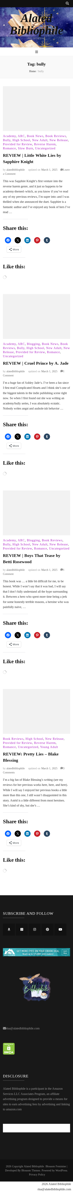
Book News (35, 136)
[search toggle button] (67, 3)
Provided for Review (17, 144)
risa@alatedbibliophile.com (23, 1028)
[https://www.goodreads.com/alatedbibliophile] (22, 930)
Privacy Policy (37, 1174)
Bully (7, 140)
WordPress (61, 1170)
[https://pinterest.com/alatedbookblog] (47, 930)
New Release (58, 140)
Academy (9, 136)
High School (21, 140)
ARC (21, 136)
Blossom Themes (30, 1170)
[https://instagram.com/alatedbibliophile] (35, 930)
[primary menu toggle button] (36, 52)
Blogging (33, 344)
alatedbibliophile (15, 169)
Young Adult (49, 747)
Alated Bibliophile (36, 24)
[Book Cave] (36, 955)
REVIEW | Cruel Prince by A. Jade (36, 363)
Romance (9, 148)
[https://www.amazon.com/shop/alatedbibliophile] (9, 930)
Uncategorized (45, 148)
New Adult (39, 140)
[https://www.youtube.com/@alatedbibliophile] (60, 930)
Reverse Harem (45, 144)
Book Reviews (55, 136)
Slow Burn (25, 148)
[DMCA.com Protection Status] (9, 1053)
